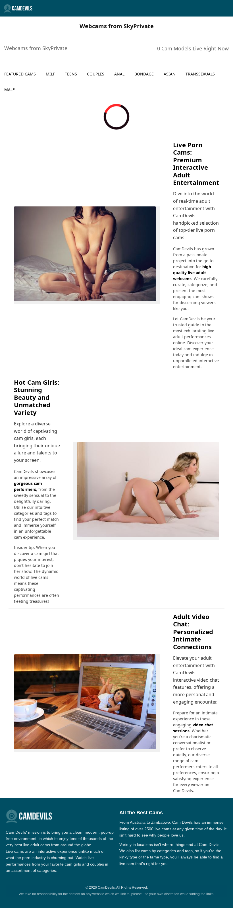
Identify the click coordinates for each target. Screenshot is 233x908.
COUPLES (95, 74)
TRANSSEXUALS (200, 74)
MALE (9, 89)
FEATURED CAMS (20, 74)
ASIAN (170, 74)
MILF (50, 74)
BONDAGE (144, 74)
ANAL (119, 74)
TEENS (71, 74)
